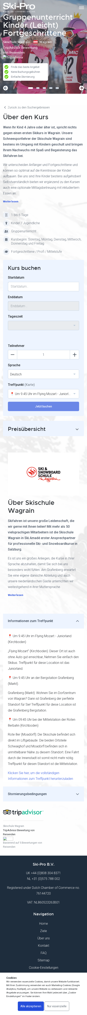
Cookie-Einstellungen (43, 968)
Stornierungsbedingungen (27, 794)
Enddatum (15, 297)
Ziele (43, 931)
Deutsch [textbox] (16, 374)
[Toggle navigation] (81, 7)
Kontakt (43, 946)
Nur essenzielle (57, 1006)
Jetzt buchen (43, 406)
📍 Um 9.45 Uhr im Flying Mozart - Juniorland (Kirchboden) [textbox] (44, 394)
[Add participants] (74, 354)
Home (43, 924)
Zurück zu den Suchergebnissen (28, 107)
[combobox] (43, 325)
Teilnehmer (16, 346)
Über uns (43, 938)
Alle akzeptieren (30, 1006)
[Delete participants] (12, 354)
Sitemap (44, 960)
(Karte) (29, 385)
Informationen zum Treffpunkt (30, 621)
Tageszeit (15, 316)
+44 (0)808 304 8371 (46, 873)
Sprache (14, 365)
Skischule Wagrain (13, 825)
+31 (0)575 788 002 (46, 879)
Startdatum (16, 277)
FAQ (44, 953)
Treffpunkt (21, 385)
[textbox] (43, 323)
